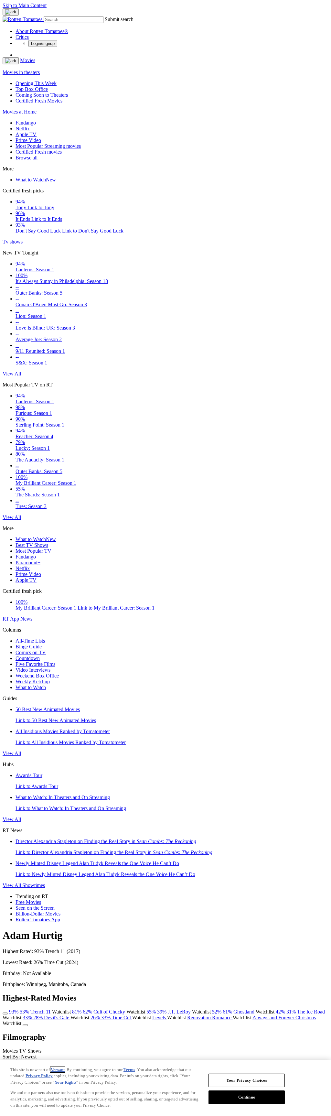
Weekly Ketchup (33, 681)
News (26, 619)
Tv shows (13, 241)
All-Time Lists (30, 641)
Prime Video (28, 140)
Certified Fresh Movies (39, 100)
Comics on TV (31, 652)
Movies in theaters (21, 72)
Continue (246, 1097)
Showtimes (33, 885)
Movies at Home (20, 111)
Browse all (26, 157)
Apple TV (26, 134)
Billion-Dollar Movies (38, 913)
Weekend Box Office (37, 675)
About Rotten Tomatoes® (42, 31)
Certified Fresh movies (39, 152)
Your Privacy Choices (246, 1080)
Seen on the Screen (35, 908)
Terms (129, 1069)
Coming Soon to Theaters (42, 95)
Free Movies (28, 902)
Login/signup (43, 43)
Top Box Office (32, 89)
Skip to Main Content (25, 5)
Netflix (23, 128)
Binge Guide (29, 646)
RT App (11, 619)
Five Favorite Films (35, 664)
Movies (27, 60)
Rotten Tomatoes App (38, 919)
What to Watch (36, 179)
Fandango (26, 122)
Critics (22, 37)
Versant (58, 1069)
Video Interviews (33, 670)
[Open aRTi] (11, 12)
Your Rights (65, 1082)
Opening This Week (36, 83)
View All (12, 373)
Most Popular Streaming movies (48, 146)
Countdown (28, 658)
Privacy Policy (39, 1075)
